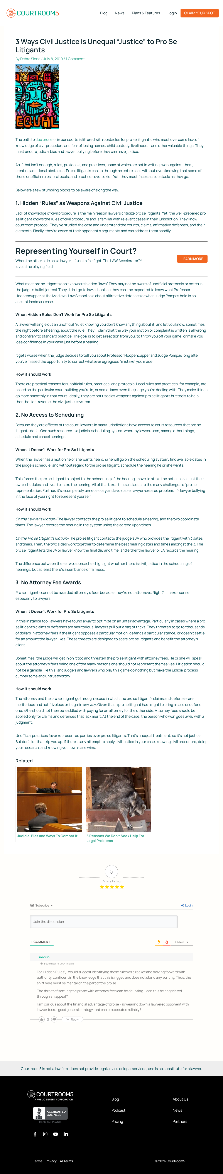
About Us (180, 1099)
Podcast (118, 1110)
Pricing (117, 1121)
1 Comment (75, 58)
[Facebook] (35, 1134)
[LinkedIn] (65, 1134)
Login (188, 905)
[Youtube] (55, 1134)
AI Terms (66, 1161)
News (177, 1110)
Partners (180, 1121)
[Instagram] (45, 1134)
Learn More (192, 258)
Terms (37, 1161)
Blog (115, 1099)
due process (45, 139)
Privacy (51, 1161)
